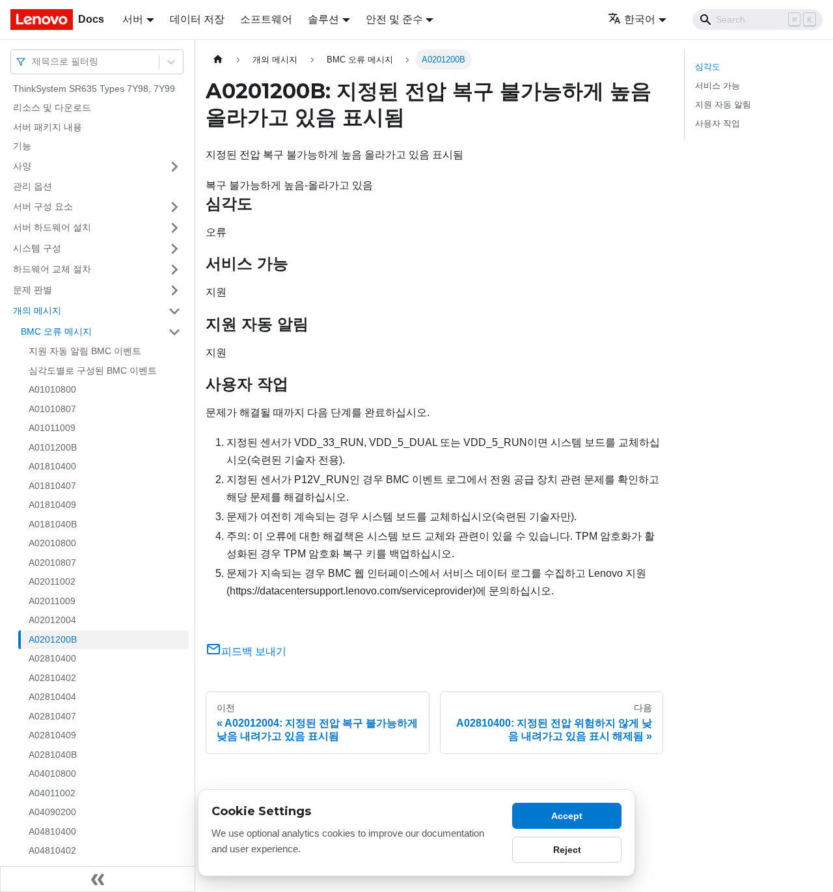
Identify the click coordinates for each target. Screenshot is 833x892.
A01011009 (52, 428)
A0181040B (53, 524)
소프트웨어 (266, 19)
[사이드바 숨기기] (97, 879)
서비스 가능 (717, 86)
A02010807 (52, 562)
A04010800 (52, 774)
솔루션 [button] (323, 19)
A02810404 (52, 697)
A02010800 (52, 543)
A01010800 (52, 390)
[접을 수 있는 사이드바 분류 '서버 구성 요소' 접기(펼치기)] (174, 207)
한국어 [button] (639, 19)
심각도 (707, 67)
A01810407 (52, 486)
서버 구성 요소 (43, 206)
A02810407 (52, 716)
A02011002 (52, 582)
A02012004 (52, 620)
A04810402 (52, 851)
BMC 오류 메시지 (56, 331)
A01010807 (52, 409)
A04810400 (52, 831)
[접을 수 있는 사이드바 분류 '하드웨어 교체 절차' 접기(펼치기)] (174, 269)
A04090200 (52, 812)
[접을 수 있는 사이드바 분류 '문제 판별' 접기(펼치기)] (174, 290)
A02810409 (52, 736)
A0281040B (53, 754)
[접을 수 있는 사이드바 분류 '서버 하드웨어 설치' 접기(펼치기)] (174, 227)
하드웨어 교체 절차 (52, 269)
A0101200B (53, 447)
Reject (567, 849)
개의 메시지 (37, 310)
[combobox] (33, 61)
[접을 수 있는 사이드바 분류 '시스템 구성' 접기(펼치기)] (174, 248)
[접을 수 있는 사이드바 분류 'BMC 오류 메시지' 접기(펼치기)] (174, 332)
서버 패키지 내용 (47, 127)
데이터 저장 (197, 19)
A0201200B (53, 639)
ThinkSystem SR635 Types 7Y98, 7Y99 (94, 88)
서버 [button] (132, 19)
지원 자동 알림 (723, 104)
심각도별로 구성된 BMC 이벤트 (93, 370)
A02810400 (52, 659)
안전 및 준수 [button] (394, 19)
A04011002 (52, 793)
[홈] (218, 59)
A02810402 (52, 678)
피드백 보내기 (253, 651)
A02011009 (52, 601)
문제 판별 (32, 290)
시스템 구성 (37, 248)
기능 (22, 146)
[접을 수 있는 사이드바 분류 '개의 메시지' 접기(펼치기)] (174, 311)
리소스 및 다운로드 (52, 108)
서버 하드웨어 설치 (52, 227)
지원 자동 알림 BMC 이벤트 (85, 351)
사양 (22, 166)
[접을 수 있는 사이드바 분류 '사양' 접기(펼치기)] (174, 166)
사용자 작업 (717, 123)
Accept (566, 816)
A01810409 (52, 505)
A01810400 (52, 467)
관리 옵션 (32, 186)
